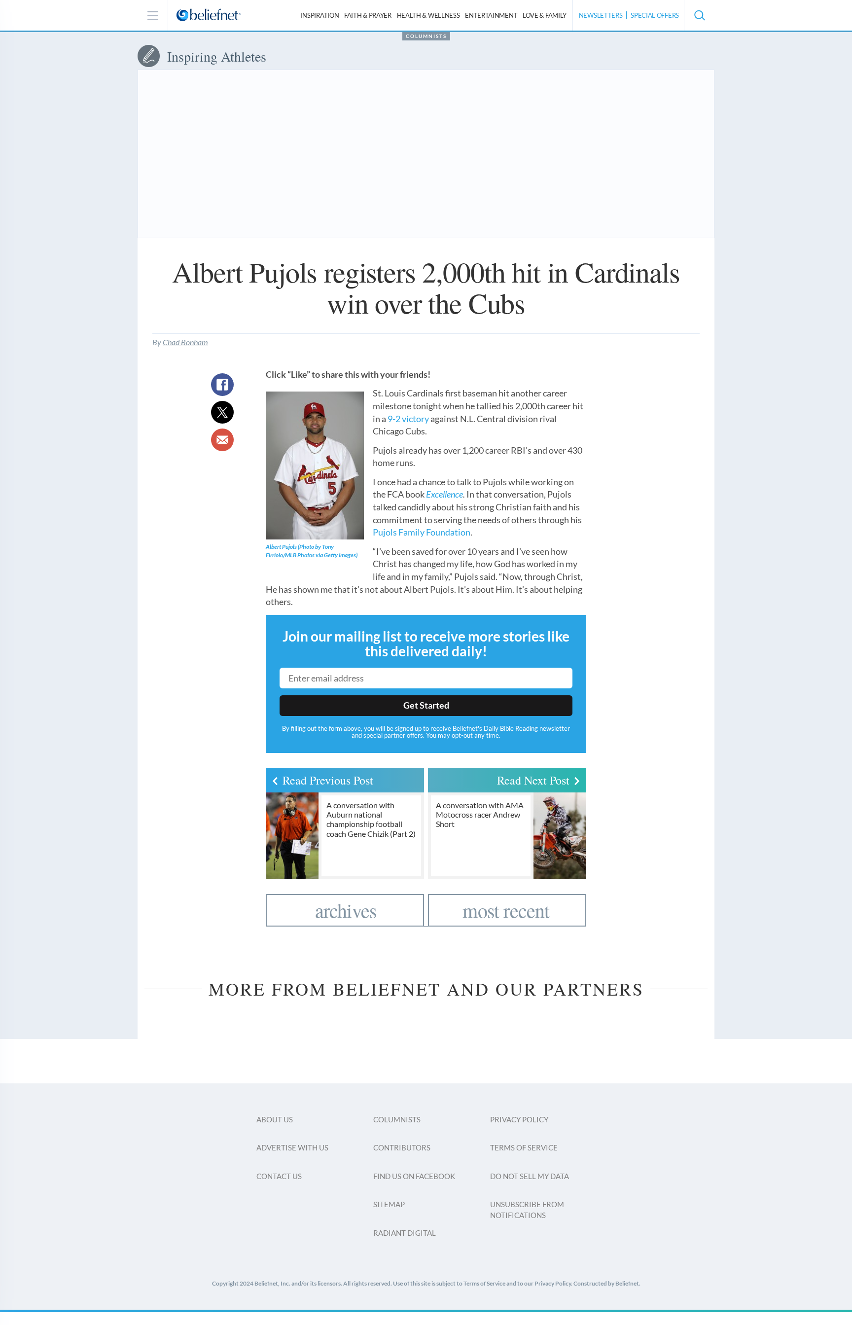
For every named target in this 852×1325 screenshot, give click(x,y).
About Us (274, 1119)
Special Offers (655, 15)
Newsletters (601, 15)
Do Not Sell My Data (529, 1176)
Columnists (426, 36)
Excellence (444, 494)
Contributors (401, 1147)
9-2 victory (408, 418)
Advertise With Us (292, 1147)
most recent (505, 910)
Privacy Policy (519, 1119)
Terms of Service (524, 1147)
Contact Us (279, 1176)
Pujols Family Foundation (421, 532)
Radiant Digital (404, 1232)
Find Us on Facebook (414, 1176)
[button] (699, 15)
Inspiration (320, 15)
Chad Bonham (185, 342)
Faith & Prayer (367, 15)
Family (545, 15)
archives (346, 910)
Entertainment (491, 15)
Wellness (428, 15)
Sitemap (389, 1204)
